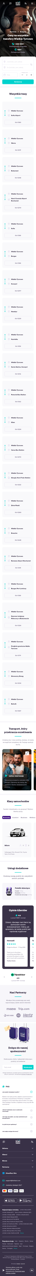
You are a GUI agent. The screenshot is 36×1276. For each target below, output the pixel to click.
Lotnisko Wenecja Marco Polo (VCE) (11, 1230)
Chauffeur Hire (11, 1173)
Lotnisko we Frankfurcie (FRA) (10, 1224)
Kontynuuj (18, 82)
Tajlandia (16, 1243)
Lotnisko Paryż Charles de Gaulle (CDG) (12, 1221)
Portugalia (9, 1248)
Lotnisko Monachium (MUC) (9, 1226)
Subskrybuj (28, 1067)
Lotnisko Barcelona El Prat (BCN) (10, 1219)
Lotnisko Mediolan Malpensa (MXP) (11, 1228)
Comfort (15, 817)
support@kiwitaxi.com (13, 1180)
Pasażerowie (25, 72)
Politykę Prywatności (26, 1074)
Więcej (22, 1233)
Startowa (13, 32)
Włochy (27, 1241)
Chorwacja (25, 1246)
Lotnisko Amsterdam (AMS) (25, 1224)
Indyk (16, 1241)
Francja (4, 1243)
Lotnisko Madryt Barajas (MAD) (10, 1217)
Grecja (31, 1241)
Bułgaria (23, 32)
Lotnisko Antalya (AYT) (8, 1212)
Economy (6, 817)
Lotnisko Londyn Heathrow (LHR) (10, 1233)
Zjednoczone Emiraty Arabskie (10, 1246)
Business (24, 817)
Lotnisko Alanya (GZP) (25, 1209)
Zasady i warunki (21, 1263)
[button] (22, 75)
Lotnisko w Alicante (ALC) (22, 1214)
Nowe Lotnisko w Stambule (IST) (23, 1212)
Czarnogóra (10, 1243)
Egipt (20, 1246)
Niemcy (4, 1248)
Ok (32, 1270)
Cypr (21, 1243)
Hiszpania (21, 1241)
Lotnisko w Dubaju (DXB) (8, 1214)
